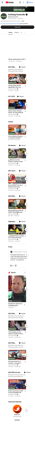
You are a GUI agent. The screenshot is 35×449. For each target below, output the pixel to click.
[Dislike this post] (15, 265)
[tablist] (17, 33)
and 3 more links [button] (24, 23)
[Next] (26, 79)
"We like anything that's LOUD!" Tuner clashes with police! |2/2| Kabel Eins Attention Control (17, 59)
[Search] (20, 2)
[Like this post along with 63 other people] (11, 265)
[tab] (10, 33)
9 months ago (26, 251)
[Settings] (24, 2)
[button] (24, 33)
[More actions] (25, 86)
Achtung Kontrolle (12, 89)
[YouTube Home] (9, 2)
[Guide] (2, 2)
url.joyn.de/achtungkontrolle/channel (11, 23)
